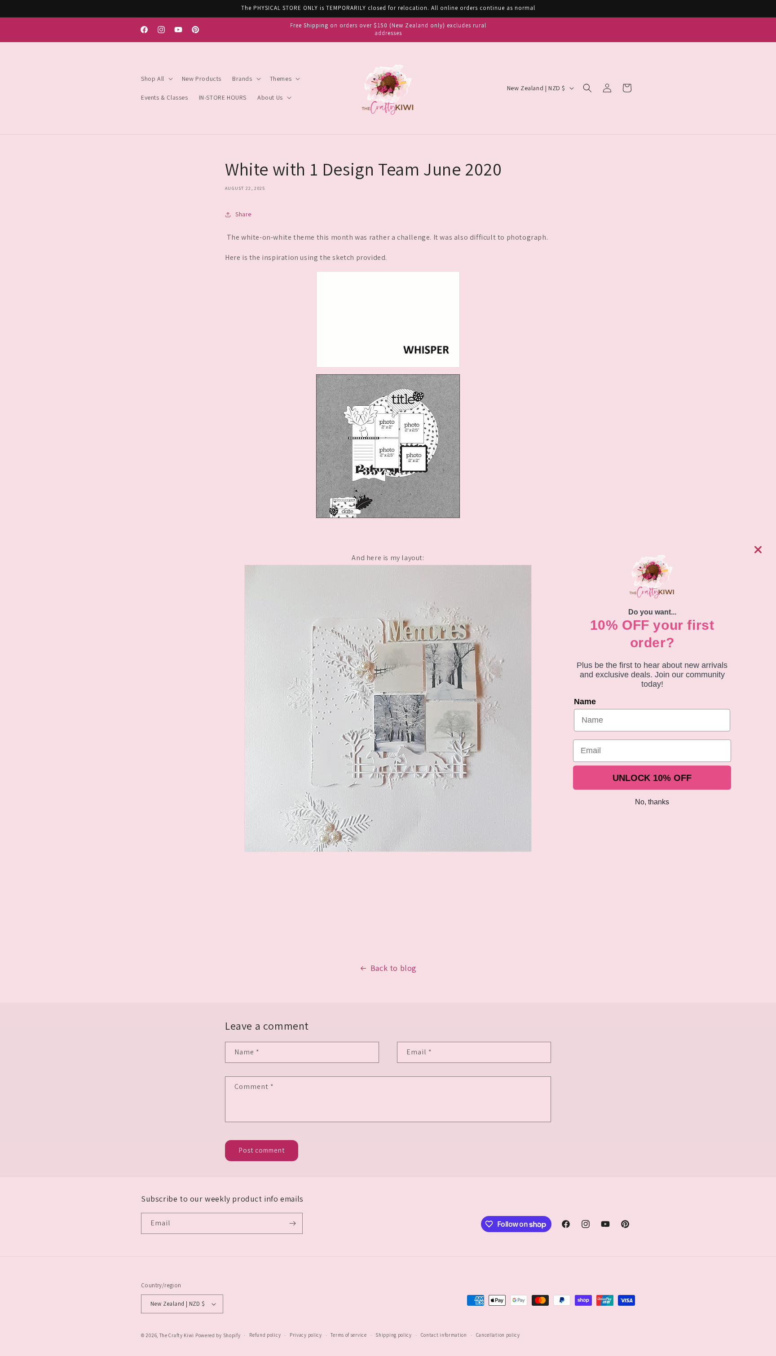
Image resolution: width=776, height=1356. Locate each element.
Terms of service (348, 1335)
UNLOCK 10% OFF (652, 777)
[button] (156, 78)
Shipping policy (393, 1335)
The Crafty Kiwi (176, 1335)
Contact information (444, 1335)
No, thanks (652, 801)
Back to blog (393, 968)
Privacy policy (306, 1335)
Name (585, 701)
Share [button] (243, 214)
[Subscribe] (292, 1223)
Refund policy (265, 1335)
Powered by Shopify (218, 1335)
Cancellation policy (498, 1335)
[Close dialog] (758, 549)
